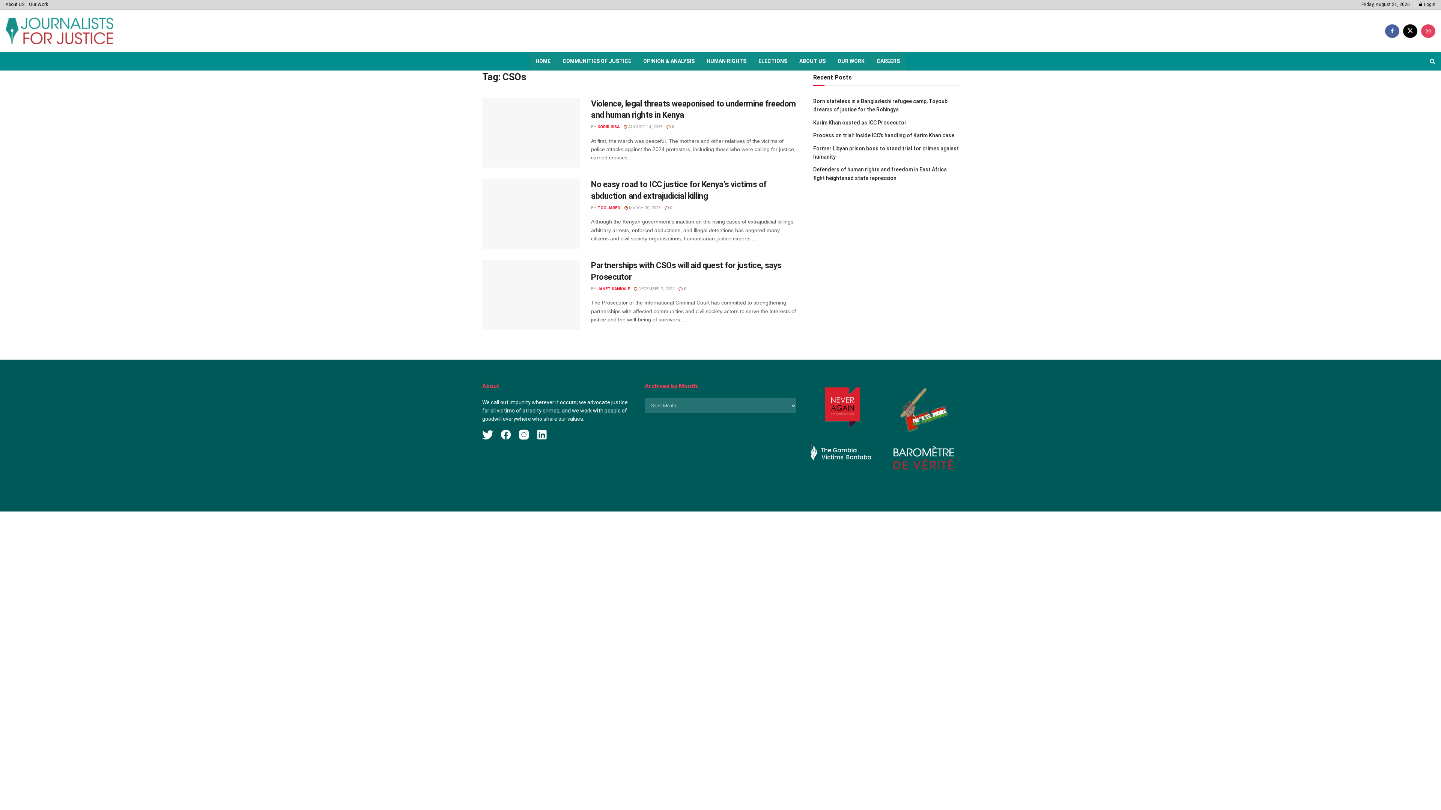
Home (543, 61)
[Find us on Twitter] (1410, 31)
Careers (888, 61)
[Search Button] (1432, 61)
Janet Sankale (613, 288)
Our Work (38, 4)
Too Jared (608, 208)
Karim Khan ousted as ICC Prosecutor (860, 123)
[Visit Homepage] (59, 31)
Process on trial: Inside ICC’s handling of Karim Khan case (883, 135)
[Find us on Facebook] (1392, 31)
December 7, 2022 (655, 288)
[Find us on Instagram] (1428, 31)
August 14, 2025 (644, 126)
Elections (772, 61)
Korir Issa (608, 126)
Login (1429, 4)
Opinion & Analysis (669, 61)
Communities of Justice (597, 61)
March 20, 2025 (644, 208)
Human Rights (726, 61)
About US (15, 4)
